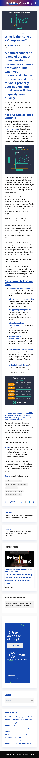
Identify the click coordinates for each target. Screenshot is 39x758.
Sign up (8, 476)
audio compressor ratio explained (16, 484)
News (6, 571)
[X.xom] (25, 502)
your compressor (11, 129)
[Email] (33, 502)
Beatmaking (16, 569)
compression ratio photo (13, 494)
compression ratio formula (14, 491)
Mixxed (7, 447)
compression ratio (11, 488)
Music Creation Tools (11, 33)
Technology (20, 33)
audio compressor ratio (13, 481)
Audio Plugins (9, 569)
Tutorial (26, 33)
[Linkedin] (29, 502)
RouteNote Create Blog (19, 3)
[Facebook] (21, 502)
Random (11, 571)
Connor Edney (12, 45)
